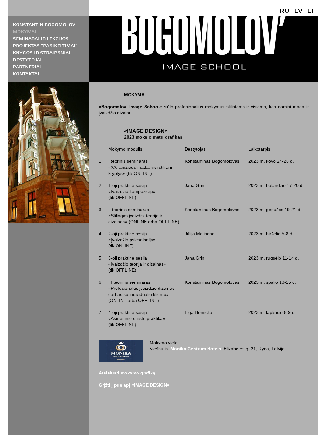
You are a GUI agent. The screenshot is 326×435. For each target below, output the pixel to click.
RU (284, 10)
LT (311, 10)
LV (298, 10)
